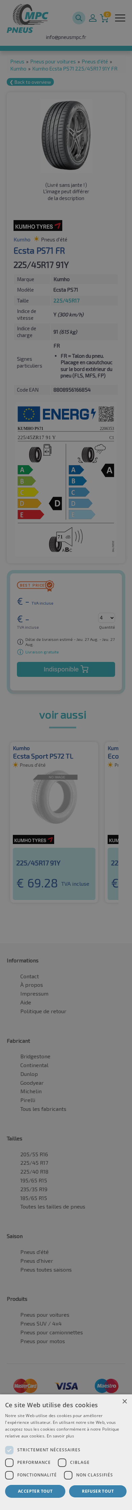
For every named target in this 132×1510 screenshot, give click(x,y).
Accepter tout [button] (35, 1491)
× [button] (124, 1401)
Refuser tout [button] (98, 1491)
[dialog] (66, 1452)
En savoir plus (60, 1436)
